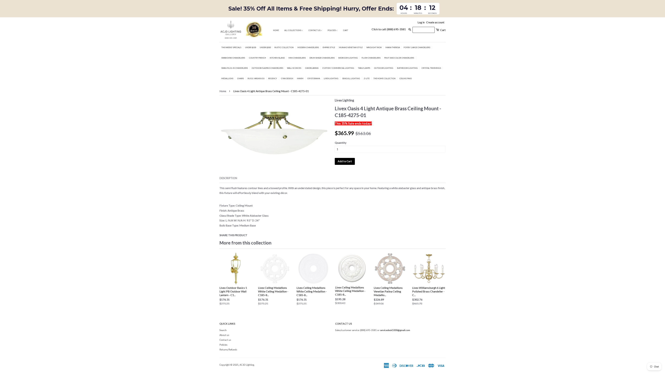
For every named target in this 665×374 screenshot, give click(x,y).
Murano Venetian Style (351, 47)
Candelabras (311, 68)
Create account (435, 22)
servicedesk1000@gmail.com (395, 330)
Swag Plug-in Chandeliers (234, 68)
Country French (257, 58)
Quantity (341, 142)
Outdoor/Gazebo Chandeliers (267, 68)
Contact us (314, 30)
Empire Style (329, 47)
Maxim (300, 78)
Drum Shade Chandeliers (322, 58)
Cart (345, 30)
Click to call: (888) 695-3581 (389, 29)
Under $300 (265, 47)
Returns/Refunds (228, 349)
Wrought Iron (374, 47)
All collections (293, 30)
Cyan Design (287, 78)
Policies (332, 30)
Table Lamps (364, 68)
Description (228, 178)
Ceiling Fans (405, 78)
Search (223, 330)
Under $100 (250, 47)
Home (276, 30)
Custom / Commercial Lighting (338, 68)
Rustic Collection (284, 47)
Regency (272, 78)
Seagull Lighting (351, 78)
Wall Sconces (294, 68)
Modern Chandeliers (308, 47)
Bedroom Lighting (348, 58)
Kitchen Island (277, 58)
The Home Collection (384, 78)
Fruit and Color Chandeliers (399, 58)
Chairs (240, 78)
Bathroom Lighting (407, 68)
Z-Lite (367, 78)
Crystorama (313, 78)
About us (224, 335)
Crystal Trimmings (431, 68)
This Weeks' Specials (231, 47)
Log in (421, 22)
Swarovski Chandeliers (233, 58)
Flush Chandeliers (371, 58)
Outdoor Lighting (383, 68)
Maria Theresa (392, 47)
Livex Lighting (331, 78)
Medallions (227, 78)
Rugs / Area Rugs (256, 78)
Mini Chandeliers (297, 58)
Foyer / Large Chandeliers (417, 47)
